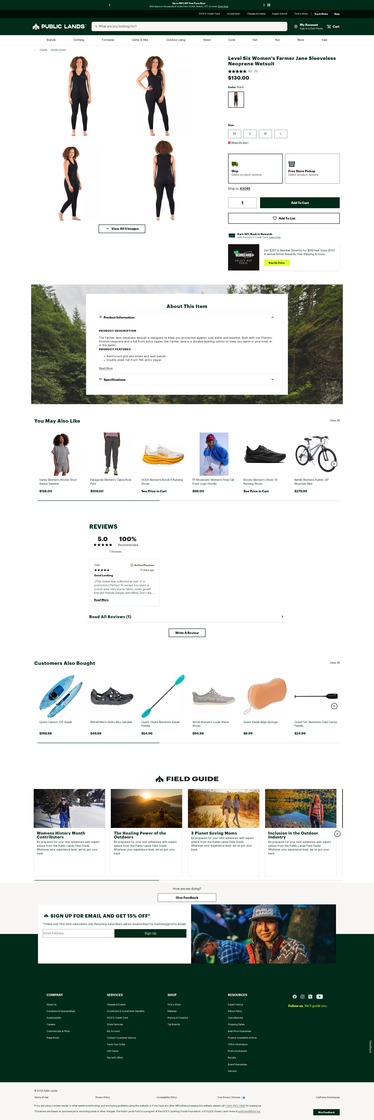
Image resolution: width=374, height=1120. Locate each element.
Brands (51, 40)
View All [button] (335, 420)
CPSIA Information (238, 1044)
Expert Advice (280, 14)
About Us (51, 1004)
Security (232, 1071)
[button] (122, 229)
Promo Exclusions (237, 1051)
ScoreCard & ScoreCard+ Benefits (125, 1011)
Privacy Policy (102, 1097)
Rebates (172, 1011)
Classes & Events (256, 14)
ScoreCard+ (234, 14)
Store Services (115, 1024)
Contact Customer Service (121, 1038)
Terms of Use (41, 1097)
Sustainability (54, 1018)
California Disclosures (328, 1097)
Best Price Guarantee (239, 1031)
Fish (255, 40)
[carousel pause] (268, 5)
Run (278, 40)
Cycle (232, 40)
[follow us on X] (312, 996)
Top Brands (174, 1024)
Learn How (275, 237)
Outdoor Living (176, 40)
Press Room (53, 1038)
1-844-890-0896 (235, 1106)
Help (337, 14)
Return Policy (235, 1011)
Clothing (79, 40)
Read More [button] (106, 368)
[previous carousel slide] (110, 5)
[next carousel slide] (264, 5)
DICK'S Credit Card (210, 14)
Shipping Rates (236, 1024)
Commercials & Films (58, 1031)
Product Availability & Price (242, 1038)
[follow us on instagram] (304, 996)
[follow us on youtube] (320, 996)
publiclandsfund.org (249, 1111)
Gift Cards (112, 1051)
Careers (51, 1024)
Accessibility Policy (166, 1097)
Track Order (321, 14)
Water (207, 40)
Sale (324, 40)
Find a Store (301, 14)
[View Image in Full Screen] (79, 96)
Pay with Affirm (115, 1058)
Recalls (232, 1058)
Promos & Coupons (178, 1018)
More (301, 40)
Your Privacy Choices (229, 1097)
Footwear (108, 40)
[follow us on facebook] (296, 996)
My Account (113, 1031)
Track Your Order (116, 1044)
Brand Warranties (237, 1064)
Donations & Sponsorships (61, 1011)
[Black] (236, 100)
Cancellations (235, 1018)
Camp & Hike (140, 40)
